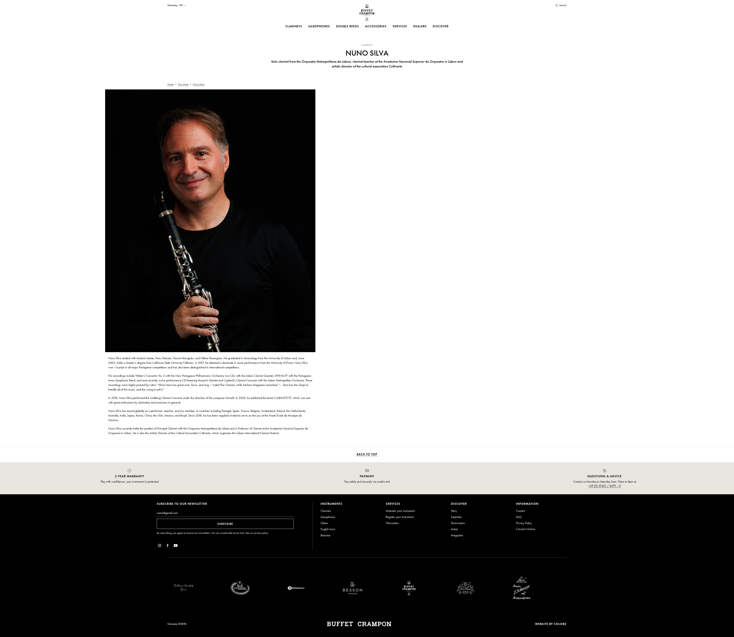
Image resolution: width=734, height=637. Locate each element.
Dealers (420, 26)
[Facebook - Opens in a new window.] (168, 546)
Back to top (367, 454)
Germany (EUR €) (177, 624)
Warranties (392, 523)
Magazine (457, 535)
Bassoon (325, 535)
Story (454, 511)
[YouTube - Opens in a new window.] (176, 546)
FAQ (518, 517)
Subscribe (225, 524)
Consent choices (525, 529)
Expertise (456, 517)
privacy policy (261, 533)
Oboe (324, 523)
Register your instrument (400, 517)
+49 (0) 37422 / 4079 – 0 (604, 486)
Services (400, 26)
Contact (520, 511)
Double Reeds (347, 26)
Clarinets (293, 26)
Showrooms (458, 523)
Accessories (375, 26)
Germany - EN (175, 5)
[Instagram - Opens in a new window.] (159, 546)
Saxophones (319, 26)
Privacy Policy (524, 523)
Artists (454, 529)
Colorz (560, 624)
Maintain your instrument (400, 511)
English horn (328, 529)
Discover (441, 26)
